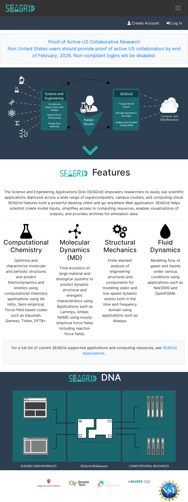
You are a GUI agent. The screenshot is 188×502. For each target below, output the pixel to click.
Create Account (145, 23)
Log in (176, 23)
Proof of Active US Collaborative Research (94, 42)
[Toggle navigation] (177, 8)
